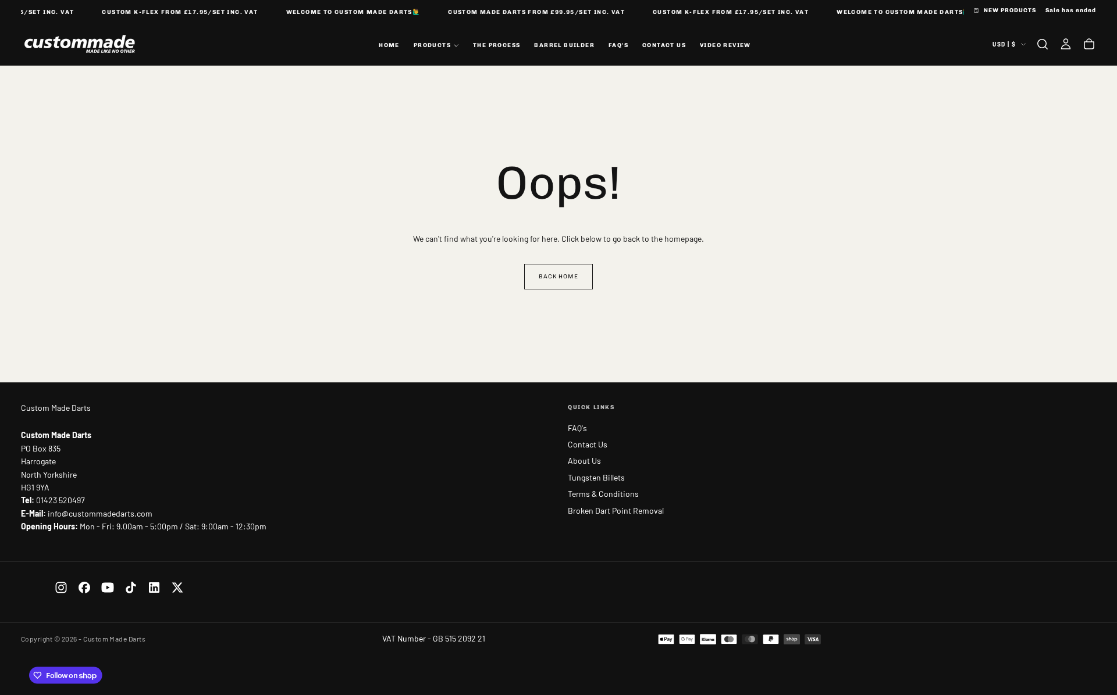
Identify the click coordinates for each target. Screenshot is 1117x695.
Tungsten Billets (596, 477)
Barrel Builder (564, 44)
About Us (584, 460)
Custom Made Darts (56, 408)
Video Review (725, 44)
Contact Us (664, 44)
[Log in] (1066, 44)
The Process (496, 44)
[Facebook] (84, 587)
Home (389, 44)
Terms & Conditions (603, 494)
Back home (558, 276)
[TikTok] (131, 587)
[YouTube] (108, 587)
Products (432, 44)
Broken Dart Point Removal (616, 510)
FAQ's (618, 44)
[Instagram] (61, 587)
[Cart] (1089, 44)
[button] (1043, 44)
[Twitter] (177, 587)
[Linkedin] (154, 587)
